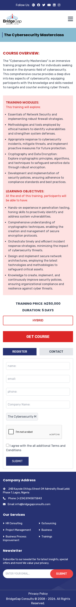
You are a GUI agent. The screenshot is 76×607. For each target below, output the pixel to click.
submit (61, 573)
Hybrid (38, 320)
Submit (17, 461)
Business (47, 530)
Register (19, 351)
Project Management (18, 530)
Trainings (47, 536)
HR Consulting (14, 523)
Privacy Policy (38, 593)
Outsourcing (49, 523)
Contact (56, 351)
